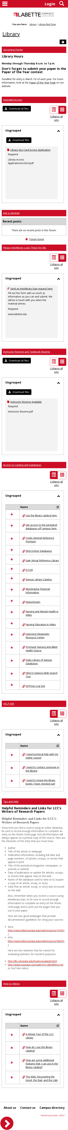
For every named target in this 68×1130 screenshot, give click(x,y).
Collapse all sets (56, 118)
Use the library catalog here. (41, 515)
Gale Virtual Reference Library (42, 560)
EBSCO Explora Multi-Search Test (42, 674)
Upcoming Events (13, 49)
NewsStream (33, 602)
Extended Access (12, 99)
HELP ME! (8, 703)
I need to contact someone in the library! (42, 769)
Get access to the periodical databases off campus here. (41, 526)
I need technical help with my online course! (42, 756)
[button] (17, 108)
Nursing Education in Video (41, 624)
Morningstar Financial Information (38, 590)
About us (10, 1108)
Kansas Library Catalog (39, 579)
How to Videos (11, 983)
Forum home (36, 239)
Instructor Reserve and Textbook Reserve (26, 351)
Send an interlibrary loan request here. (31, 288)
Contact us (27, 1108)
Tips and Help (10, 801)
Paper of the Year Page (42, 82)
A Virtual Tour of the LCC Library (40, 1035)
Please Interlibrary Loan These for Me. (24, 247)
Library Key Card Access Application (30, 150)
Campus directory (52, 1108)
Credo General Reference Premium (40, 539)
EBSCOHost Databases (39, 551)
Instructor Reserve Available (26, 402)
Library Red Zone (47, 24)
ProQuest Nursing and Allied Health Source (41, 648)
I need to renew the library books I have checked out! (40, 782)
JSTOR (29, 570)
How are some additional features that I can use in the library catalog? (42, 1063)
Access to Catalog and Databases (22, 465)
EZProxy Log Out (35, 686)
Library (32, 24)
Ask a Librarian (11, 213)
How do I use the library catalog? (39, 1048)
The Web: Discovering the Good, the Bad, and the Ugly (42, 1078)
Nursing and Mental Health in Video (42, 613)
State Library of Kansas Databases (39, 661)
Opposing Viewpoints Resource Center (37, 635)
